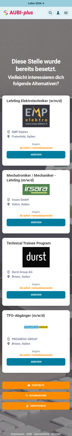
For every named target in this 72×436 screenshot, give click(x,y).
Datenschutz (41, 434)
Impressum (17, 434)
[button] (66, 13)
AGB (29, 434)
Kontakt (56, 434)
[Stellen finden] (50, 13)
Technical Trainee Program (29, 243)
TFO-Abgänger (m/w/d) (26, 315)
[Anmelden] (58, 13)
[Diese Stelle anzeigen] (36, 116)
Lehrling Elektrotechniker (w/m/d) (34, 101)
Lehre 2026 (35, 3)
